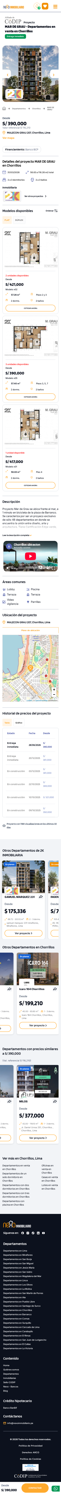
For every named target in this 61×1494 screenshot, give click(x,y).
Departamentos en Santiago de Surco (22, 1306)
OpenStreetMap (41, 700)
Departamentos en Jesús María (18, 1267)
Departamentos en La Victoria (18, 1348)
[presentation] (6, 74)
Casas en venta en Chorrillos (50, 1179)
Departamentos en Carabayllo (18, 1331)
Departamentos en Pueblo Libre (19, 1301)
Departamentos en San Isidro (17, 1272)
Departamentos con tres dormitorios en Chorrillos (15, 1195)
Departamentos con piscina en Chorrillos (13, 1203)
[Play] (7, 568)
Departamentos (19, 109)
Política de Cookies (30, 1459)
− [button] (54, 694)
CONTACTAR (35, 1487)
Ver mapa (8, 137)
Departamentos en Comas (16, 1318)
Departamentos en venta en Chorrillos (16, 1167)
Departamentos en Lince (15, 1280)
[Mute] (48, 568)
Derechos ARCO (30, 1452)
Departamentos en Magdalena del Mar (22, 1276)
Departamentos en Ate (14, 1297)
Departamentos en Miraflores (18, 1255)
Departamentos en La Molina (17, 1289)
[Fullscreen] (53, 568)
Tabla (7, 722)
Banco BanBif (10, 1407)
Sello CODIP (9, 1382)
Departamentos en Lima (15, 1250)
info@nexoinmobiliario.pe (20, 1423)
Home (6, 1365)
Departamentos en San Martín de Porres (23, 1293)
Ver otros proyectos (33, 196)
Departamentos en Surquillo (17, 1323)
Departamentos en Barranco (17, 1314)
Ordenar (50, 210)
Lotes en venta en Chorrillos (50, 1187)
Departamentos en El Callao (17, 1344)
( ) (45, 6)
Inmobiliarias (9, 1378)
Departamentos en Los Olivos (18, 1284)
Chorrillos (36, 109)
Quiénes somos (11, 1369)
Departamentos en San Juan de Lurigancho (24, 1340)
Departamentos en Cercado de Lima (21, 1327)
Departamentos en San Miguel (18, 1263)
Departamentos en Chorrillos (17, 1310)
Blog (5, 1390)
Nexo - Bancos (10, 1386)
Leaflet (29, 700)
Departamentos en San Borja (17, 1259)
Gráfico (18, 722)
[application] (30, 556)
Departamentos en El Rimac (17, 1335)
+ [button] (54, 690)
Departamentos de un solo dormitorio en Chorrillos (14, 1177)
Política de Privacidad (30, 1446)
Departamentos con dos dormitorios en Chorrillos (15, 1187)
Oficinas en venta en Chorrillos (48, 1169)
